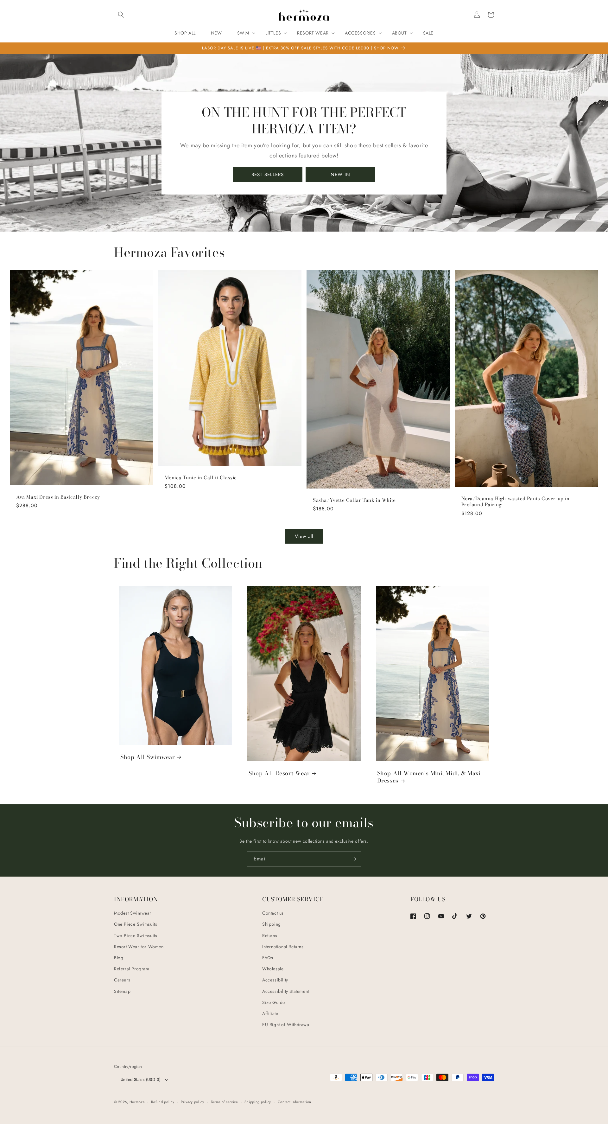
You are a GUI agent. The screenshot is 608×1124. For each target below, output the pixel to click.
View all (304, 536)
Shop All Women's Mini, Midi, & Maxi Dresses (429, 777)
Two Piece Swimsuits (135, 935)
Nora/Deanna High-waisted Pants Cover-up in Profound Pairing (515, 501)
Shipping (271, 924)
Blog (118, 958)
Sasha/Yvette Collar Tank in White (354, 500)
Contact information (294, 1101)
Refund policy (162, 1101)
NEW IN (340, 174)
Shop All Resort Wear (279, 773)
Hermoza (137, 1101)
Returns (269, 935)
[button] (121, 15)
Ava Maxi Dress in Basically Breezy (58, 497)
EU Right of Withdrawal (286, 1024)
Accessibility (275, 980)
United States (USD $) (141, 1079)
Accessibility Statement (285, 991)
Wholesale (272, 969)
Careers (122, 980)
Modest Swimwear (132, 913)
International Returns (283, 946)
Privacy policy (192, 1101)
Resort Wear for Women (139, 946)
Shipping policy (257, 1101)
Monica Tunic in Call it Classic (201, 478)
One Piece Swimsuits (135, 924)
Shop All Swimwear (147, 757)
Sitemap (122, 991)
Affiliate (270, 1013)
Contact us (273, 913)
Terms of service (224, 1101)
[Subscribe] (354, 859)
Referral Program (131, 969)
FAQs (267, 958)
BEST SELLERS (267, 174)
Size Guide (273, 1002)
